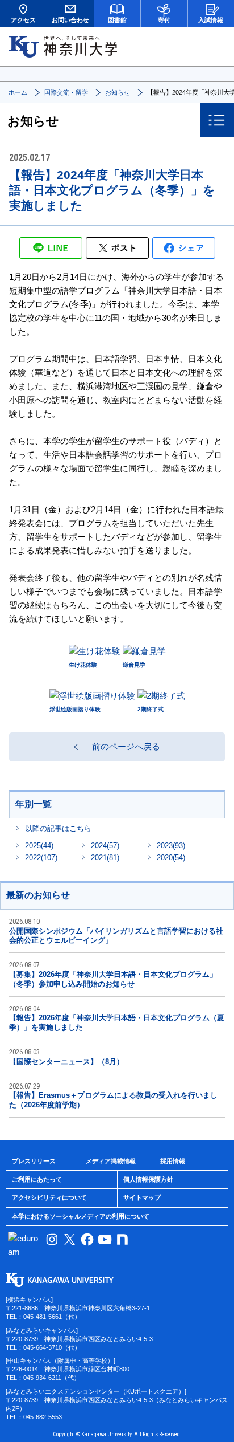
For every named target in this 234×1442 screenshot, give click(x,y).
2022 (41, 857)
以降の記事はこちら (58, 828)
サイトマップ (142, 1197)
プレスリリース (34, 1161)
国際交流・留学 (66, 92)
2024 (105, 845)
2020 (171, 857)
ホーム (18, 92)
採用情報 (172, 1161)
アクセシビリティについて (49, 1197)
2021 (105, 857)
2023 (171, 845)
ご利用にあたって (37, 1179)
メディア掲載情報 (111, 1161)
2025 (39, 845)
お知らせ (117, 92)
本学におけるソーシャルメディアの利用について (80, 1216)
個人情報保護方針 (148, 1179)
